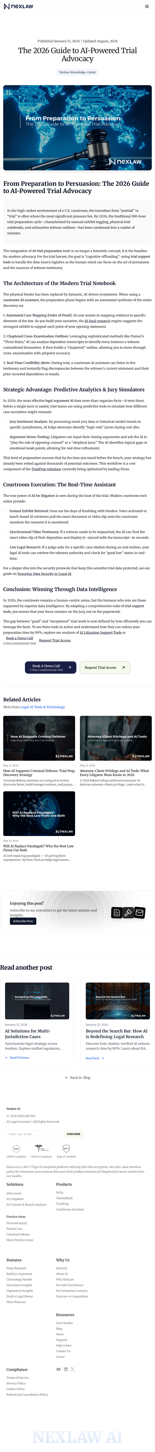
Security (61, 1268)
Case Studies (64, 1323)
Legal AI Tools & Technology (43, 707)
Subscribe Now (23, 921)
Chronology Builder (19, 1279)
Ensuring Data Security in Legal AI (44, 574)
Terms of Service (17, 1378)
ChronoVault (64, 1198)
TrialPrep (62, 1204)
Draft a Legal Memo (19, 1296)
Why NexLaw (65, 1279)
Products (64, 1184)
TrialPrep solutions (46, 469)
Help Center (64, 1345)
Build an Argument (19, 1274)
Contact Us (63, 1351)
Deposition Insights (19, 1291)
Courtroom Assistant (70, 1209)
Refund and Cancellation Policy (27, 1394)
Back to (80, 1078)
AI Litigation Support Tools (101, 632)
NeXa (59, 1192)
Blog (59, 1328)
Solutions (14, 1184)
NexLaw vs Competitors (72, 1296)
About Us (62, 1274)
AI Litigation (15, 1199)
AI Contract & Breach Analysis (26, 1204)
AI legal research (97, 321)
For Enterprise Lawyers (72, 1291)
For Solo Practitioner (70, 1285)
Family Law (14, 1229)
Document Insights (19, 1285)
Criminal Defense (18, 1234)
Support (61, 1340)
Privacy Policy (16, 1383)
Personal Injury (16, 1223)
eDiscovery (13, 1193)
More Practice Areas (19, 1240)
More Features (16, 1302)
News (60, 1334)
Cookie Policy (15, 1389)
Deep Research (16, 1268)
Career (60, 1357)
